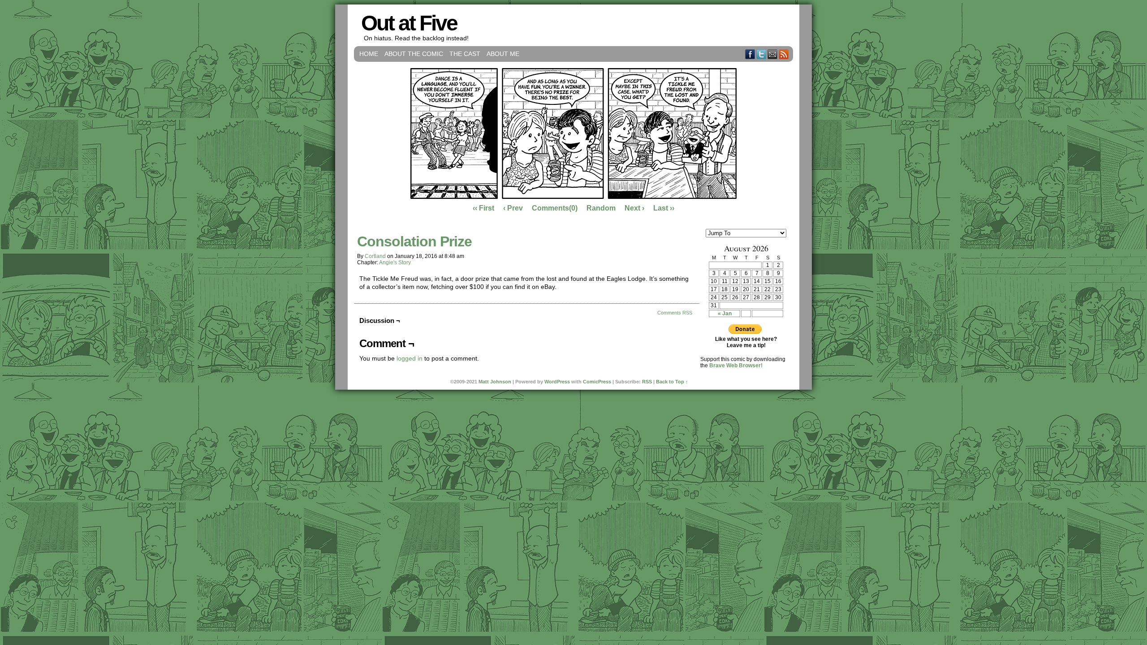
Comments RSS (674, 312)
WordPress (557, 381)
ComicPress (597, 381)
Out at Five (409, 23)
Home (368, 53)
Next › (634, 208)
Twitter (761, 54)
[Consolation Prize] (573, 196)
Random (601, 208)
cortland (375, 256)
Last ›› (663, 208)
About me (503, 53)
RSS (783, 54)
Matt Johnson (495, 381)
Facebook (750, 54)
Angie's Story (395, 262)
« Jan (725, 313)
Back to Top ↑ (672, 381)
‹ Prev (513, 208)
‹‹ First (483, 208)
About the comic (413, 53)
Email (772, 54)
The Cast (464, 53)
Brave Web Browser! (736, 365)
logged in (410, 358)
